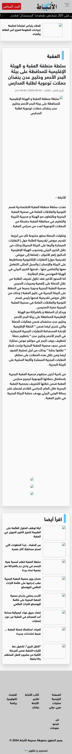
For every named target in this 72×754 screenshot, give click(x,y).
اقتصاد (13, 694)
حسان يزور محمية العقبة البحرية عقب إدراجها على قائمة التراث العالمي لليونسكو (23, 582)
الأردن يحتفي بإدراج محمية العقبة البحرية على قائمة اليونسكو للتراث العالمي (25, 599)
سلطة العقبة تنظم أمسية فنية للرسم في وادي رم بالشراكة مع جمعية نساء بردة (22, 565)
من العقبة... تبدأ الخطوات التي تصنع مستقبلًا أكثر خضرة (23, 546)
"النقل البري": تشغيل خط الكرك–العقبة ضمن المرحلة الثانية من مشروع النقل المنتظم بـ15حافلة (22, 652)
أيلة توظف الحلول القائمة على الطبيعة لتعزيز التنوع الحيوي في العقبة (22, 531)
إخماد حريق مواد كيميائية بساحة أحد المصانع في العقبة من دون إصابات (22, 616)
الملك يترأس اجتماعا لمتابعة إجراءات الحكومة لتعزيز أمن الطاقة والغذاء (26, 29)
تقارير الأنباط (35, 700)
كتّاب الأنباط (32, 694)
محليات (56, 702)
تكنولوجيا (12, 698)
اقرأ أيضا (53, 518)
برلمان (35, 706)
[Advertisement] (36, 157)
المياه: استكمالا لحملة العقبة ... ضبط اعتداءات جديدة (23, 631)
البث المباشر (11, 6)
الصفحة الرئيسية (56, 696)
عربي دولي (55, 706)
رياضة (13, 702)
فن (57, 719)
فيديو (56, 723)
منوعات (54, 727)
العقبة (53, 55)
